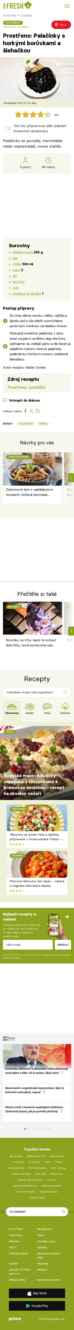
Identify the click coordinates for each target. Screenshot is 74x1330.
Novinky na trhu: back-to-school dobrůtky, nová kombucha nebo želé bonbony (31, 643)
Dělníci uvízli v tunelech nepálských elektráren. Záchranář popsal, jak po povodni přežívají (34, 1109)
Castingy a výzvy (46, 1241)
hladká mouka (23, 252)
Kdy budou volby (16, 1168)
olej (15, 258)
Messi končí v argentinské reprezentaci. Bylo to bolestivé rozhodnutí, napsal (34, 1090)
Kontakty (42, 1247)
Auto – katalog (58, 1168)
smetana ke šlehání (27, 293)
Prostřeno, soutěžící (16, 27)
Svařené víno (57, 1174)
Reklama (14, 1241)
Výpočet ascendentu (51, 1186)
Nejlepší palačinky (49, 1191)
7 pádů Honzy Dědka (21, 1174)
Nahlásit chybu (17, 1279)
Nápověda (42, 1263)
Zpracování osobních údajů (48, 1255)
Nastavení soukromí (48, 1279)
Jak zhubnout (15, 1156)
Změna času (34, 1162)
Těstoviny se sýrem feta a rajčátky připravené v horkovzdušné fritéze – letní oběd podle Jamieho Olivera (36, 839)
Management (44, 1229)
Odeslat (63, 944)
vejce (16, 270)
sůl (15, 276)
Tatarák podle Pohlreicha (30, 1180)
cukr (16, 288)
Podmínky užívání (18, 1253)
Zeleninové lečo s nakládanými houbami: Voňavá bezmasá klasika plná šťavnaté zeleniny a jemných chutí (30, 492)
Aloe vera (51, 1180)
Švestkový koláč (37, 1197)
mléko (17, 264)
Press (40, 1235)
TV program (18, 1162)
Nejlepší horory (57, 1156)
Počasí (58, 1162)
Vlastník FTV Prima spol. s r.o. (19, 1271)
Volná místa (15, 1235)
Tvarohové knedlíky (25, 1191)
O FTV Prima (16, 1229)
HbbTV (13, 1247)
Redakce (42, 1269)
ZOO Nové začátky (38, 1168)
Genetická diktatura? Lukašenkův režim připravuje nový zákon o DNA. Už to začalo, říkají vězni (36, 1070)
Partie (48, 1162)
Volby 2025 (40, 1174)
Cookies (13, 1263)
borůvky (19, 282)
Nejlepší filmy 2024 (36, 1156)
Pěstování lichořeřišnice (25, 1186)
